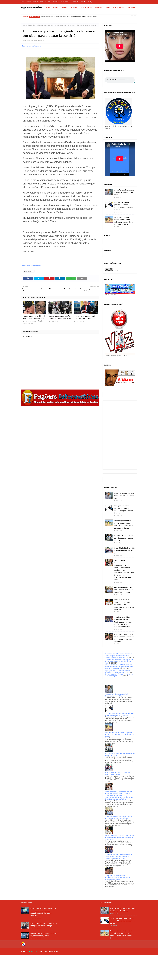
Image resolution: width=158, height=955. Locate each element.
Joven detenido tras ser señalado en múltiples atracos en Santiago (117, 671)
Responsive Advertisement (31, 46)
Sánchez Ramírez (38, 2)
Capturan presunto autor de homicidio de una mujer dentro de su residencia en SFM (119, 661)
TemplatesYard (32, 951)
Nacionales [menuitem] (98, 7)
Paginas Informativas (31, 7)
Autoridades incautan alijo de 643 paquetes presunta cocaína (123, 538)
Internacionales (65, 2)
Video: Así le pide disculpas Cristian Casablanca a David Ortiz (124, 192)
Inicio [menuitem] (48, 7)
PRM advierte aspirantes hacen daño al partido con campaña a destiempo (123, 589)
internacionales (38, 25)
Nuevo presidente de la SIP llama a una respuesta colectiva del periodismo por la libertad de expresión (119, 666)
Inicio (22, 2)
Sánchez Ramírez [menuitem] (119, 7)
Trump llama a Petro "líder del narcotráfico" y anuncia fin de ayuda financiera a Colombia (69, 17)
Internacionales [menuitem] (86, 7)
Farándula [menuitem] (74, 7)
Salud (83, 2)
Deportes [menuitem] (56, 7)
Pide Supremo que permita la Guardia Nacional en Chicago (84, 317)
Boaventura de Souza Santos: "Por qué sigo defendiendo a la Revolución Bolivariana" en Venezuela (124, 604)
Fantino (28, 2)
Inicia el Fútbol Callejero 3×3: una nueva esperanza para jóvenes (124, 550)
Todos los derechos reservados (48, 951)
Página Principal (27, 25)
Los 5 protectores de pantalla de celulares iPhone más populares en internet (123, 206)
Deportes (48, 2)
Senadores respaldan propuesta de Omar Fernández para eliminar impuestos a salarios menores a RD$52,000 (123, 622)
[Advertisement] (120, 435)
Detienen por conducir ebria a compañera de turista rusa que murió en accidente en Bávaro (123, 221)
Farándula (56, 2)
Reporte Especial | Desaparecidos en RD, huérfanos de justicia (119, 675)
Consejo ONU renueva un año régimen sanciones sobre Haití (59, 317)
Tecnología (90, 2)
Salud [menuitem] (108, 7)
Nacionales (75, 2)
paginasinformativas (30, 40)
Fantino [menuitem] (64, 7)
